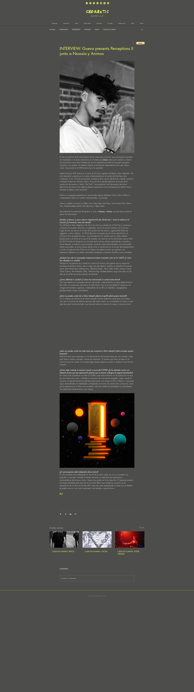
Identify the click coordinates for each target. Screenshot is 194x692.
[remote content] (97, 327)
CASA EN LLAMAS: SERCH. (63, 551)
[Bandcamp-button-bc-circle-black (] (97, 3)
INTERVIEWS (63, 29)
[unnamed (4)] (90, 3)
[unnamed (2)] (87, 3)
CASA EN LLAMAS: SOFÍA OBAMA (128, 552)
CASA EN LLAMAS (109, 29)
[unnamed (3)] (94, 3)
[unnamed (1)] (101, 3)
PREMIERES (76, 29)
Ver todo (142, 528)
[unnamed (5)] (104, 3)
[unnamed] (108, 3)
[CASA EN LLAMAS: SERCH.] (64, 539)
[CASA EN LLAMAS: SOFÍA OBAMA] (129, 539)
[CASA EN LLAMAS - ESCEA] (97, 539)
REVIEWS (87, 29)
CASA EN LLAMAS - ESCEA (96, 551)
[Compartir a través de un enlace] (75, 514)
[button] (142, 29)
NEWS (97, 29)
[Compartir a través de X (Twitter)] (65, 514)
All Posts (52, 29)
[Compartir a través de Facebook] (61, 514)
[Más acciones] (133, 43)
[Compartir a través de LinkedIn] (70, 514)
